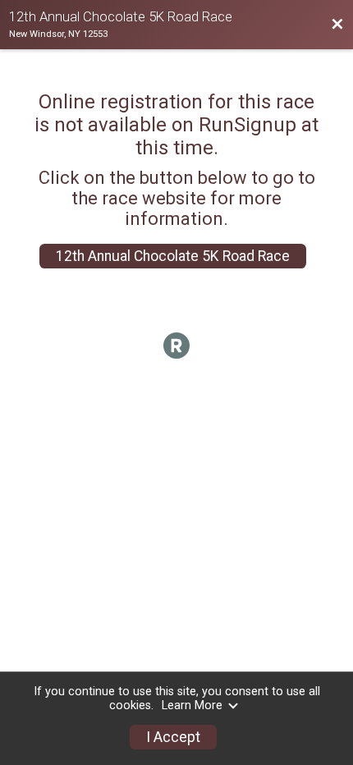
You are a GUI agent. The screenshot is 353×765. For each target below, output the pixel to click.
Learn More (192, 705)
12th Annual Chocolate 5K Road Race (173, 256)
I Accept (173, 737)
